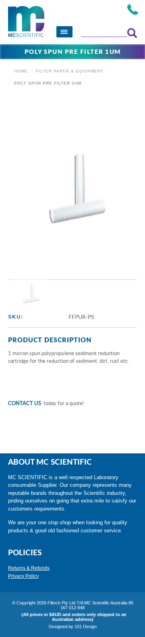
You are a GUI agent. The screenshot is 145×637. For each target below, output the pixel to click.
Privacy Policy (23, 576)
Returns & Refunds (29, 568)
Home (21, 71)
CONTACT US (24, 403)
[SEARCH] (132, 33)
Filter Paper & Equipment (70, 71)
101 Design (86, 626)
